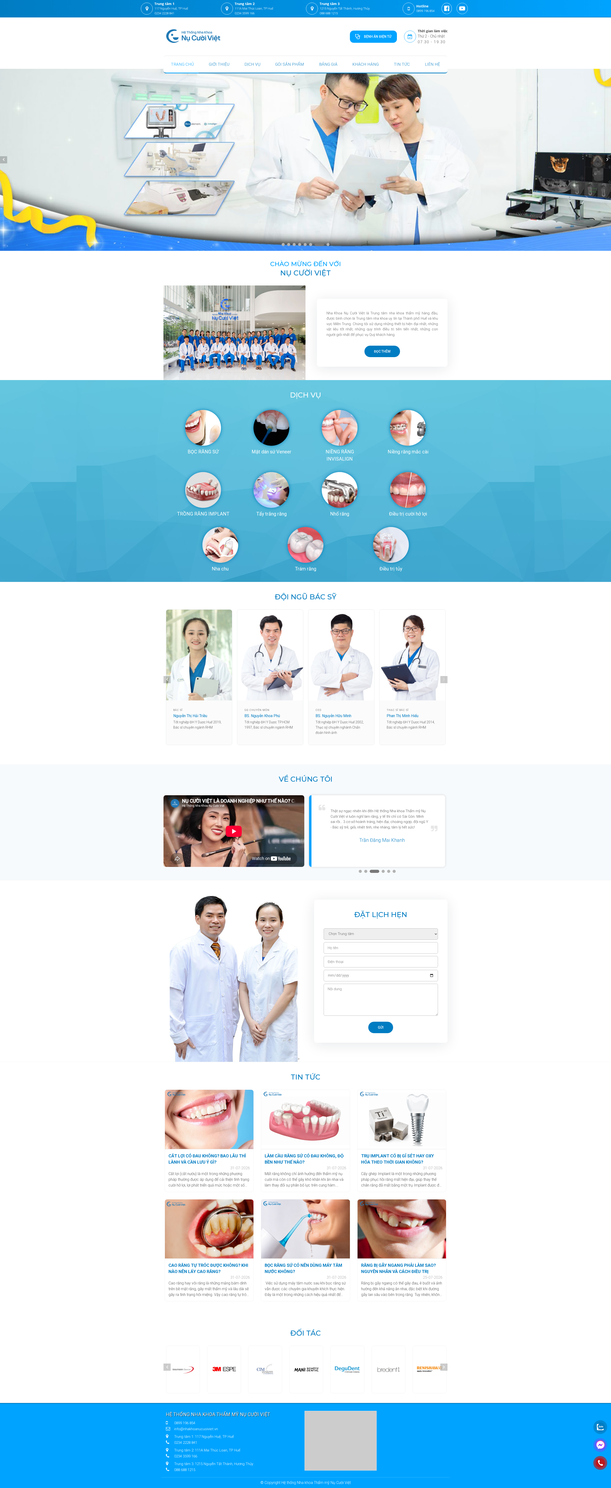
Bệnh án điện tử (377, 36)
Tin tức (402, 64)
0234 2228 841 (164, 13)
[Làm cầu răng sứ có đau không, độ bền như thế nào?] (305, 1119)
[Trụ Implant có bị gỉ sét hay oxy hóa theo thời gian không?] (402, 1119)
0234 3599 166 (244, 13)
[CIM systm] (180, 1369)
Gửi (381, 1027)
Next (607, 159)
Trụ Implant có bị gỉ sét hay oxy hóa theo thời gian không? (397, 1159)
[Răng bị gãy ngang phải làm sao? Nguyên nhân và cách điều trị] (402, 1229)
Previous (3, 159)
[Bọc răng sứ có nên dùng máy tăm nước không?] (305, 1229)
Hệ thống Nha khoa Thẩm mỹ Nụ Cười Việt (218, 1414)
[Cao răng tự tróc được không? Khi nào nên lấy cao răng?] (209, 1229)
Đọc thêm (382, 351)
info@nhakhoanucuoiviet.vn (196, 1429)
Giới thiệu (219, 64)
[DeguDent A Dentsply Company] (263, 1369)
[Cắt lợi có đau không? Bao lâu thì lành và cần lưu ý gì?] (209, 1119)
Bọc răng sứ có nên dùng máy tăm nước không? (303, 1268)
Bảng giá (328, 64)
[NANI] (222, 1369)
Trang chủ (182, 64)
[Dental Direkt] (431, 1369)
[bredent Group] (305, 1369)
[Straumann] (389, 1369)
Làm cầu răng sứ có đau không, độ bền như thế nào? (304, 1159)
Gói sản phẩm (289, 64)
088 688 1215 (329, 13)
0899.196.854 (425, 11)
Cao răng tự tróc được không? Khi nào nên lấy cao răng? (208, 1268)
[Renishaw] (347, 1369)
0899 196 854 (184, 1423)
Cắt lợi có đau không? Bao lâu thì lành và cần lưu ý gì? (207, 1159)
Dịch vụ (252, 64)
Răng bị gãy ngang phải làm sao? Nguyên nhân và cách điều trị (398, 1268)
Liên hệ (432, 64)
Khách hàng (365, 64)
